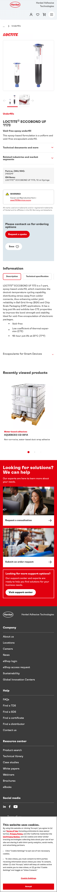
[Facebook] (9, 806)
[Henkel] (8, 614)
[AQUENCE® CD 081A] (28, 413)
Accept (28, 886)
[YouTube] (15, 806)
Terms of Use (12, 831)
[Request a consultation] (28, 506)
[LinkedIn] (4, 806)
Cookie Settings (28, 878)
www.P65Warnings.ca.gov (20, 200)
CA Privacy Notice (11, 837)
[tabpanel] (28, 312)
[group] (28, 73)
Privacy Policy (16, 834)
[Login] (31, 14)
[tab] (12, 276)
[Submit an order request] (28, 547)
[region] (28, 854)
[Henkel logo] (15, 5)
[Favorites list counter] (37, 14)
